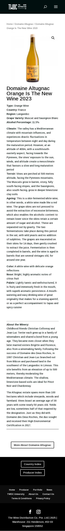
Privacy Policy (43, 498)
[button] (53, 38)
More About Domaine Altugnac (32, 445)
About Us (33, 494)
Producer (24, 490)
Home (10, 24)
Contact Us (48, 494)
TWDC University (15, 494)
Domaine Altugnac (24, 24)
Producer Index (32, 472)
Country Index (32, 464)
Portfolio (37, 490)
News (49, 490)
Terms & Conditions (21, 498)
